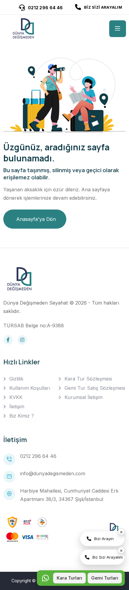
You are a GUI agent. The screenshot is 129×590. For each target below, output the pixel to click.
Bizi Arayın (104, 538)
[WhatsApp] (45, 578)
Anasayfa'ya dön (36, 219)
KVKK (15, 397)
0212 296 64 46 (38, 456)
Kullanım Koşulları (29, 388)
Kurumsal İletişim (83, 397)
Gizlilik (16, 379)
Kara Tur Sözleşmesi (88, 379)
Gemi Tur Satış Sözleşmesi (94, 388)
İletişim (16, 406)
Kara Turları (69, 578)
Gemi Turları (104, 578)
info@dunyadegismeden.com (52, 473)
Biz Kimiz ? (21, 416)
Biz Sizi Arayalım (107, 557)
